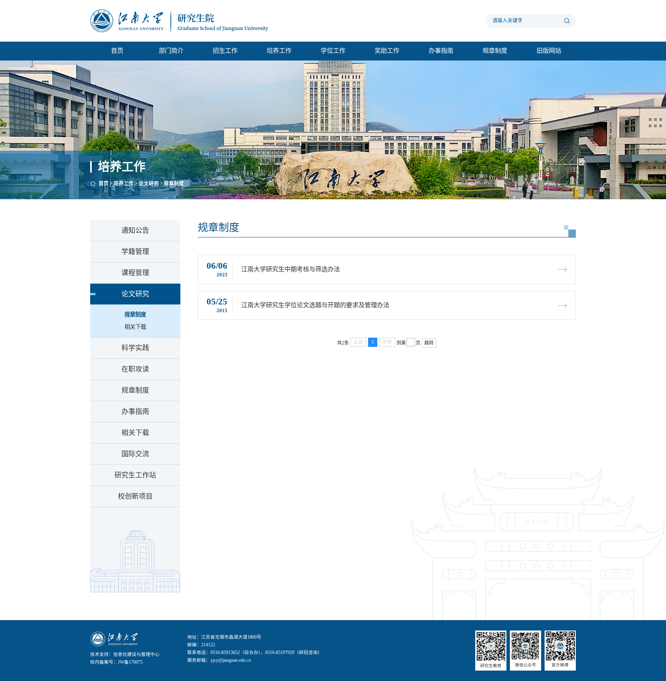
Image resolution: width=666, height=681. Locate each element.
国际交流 (135, 454)
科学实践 (135, 348)
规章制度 (495, 50)
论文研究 (149, 183)
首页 (117, 50)
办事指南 (441, 50)
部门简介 (171, 50)
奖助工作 (387, 50)
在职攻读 (135, 369)
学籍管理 (135, 252)
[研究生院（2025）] (186, 20)
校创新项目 (135, 496)
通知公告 (135, 230)
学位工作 (333, 50)
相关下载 (135, 327)
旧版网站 (548, 50)
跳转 (429, 343)
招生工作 (225, 50)
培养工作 (279, 50)
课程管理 (135, 273)
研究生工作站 (135, 475)
